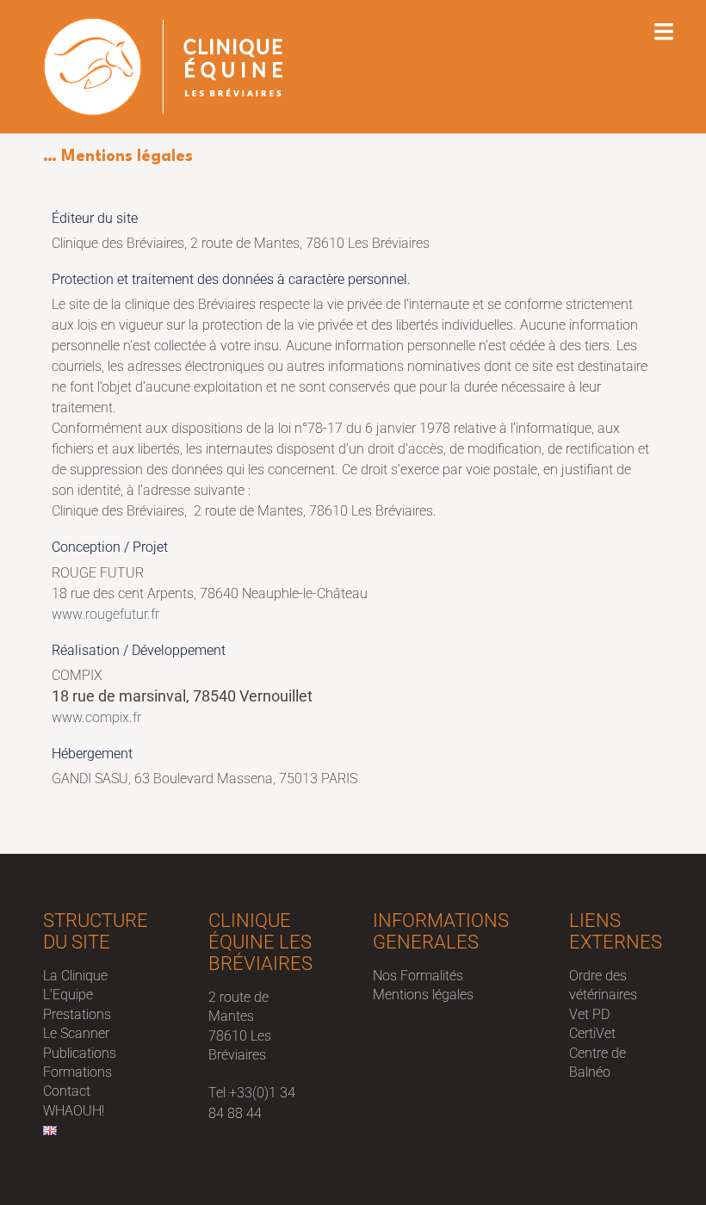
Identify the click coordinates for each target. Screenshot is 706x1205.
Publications (79, 1053)
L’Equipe (68, 994)
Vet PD (589, 1014)
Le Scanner (76, 1033)
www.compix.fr (96, 717)
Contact (66, 1091)
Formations (77, 1072)
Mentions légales (423, 994)
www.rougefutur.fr (105, 614)
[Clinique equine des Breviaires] (162, 66)
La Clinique (75, 975)
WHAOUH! (73, 1111)
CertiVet (592, 1033)
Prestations (77, 1014)
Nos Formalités (418, 975)
